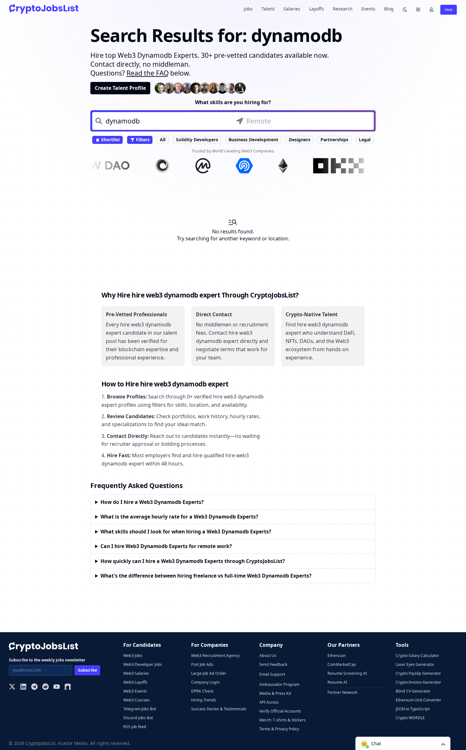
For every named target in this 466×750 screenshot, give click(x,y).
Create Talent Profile (120, 87)
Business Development (253, 140)
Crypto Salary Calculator (417, 655)
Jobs (248, 9)
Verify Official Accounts (280, 711)
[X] (12, 687)
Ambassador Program (279, 684)
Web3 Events (135, 691)
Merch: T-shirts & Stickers (282, 720)
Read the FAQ (147, 73)
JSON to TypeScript (413, 709)
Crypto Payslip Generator (418, 673)
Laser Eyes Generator (415, 664)
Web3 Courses (136, 700)
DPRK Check (202, 691)
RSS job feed (134, 726)
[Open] (443, 744)
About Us (267, 655)
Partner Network (342, 692)
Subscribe (87, 670)
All (162, 140)
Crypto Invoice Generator (418, 682)
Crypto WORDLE (410, 717)
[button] (402, 743)
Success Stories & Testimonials (218, 709)
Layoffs (316, 9)
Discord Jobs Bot (138, 717)
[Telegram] (34, 687)
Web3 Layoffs (135, 682)
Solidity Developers (197, 140)
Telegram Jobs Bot (139, 709)
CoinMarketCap (341, 664)
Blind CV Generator (413, 691)
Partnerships (334, 140)
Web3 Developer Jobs (142, 664)
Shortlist (110, 140)
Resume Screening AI (347, 673)
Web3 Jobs (132, 655)
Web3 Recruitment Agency (215, 655)
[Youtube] (56, 687)
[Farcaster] (67, 687)
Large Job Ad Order (208, 673)
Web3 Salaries (136, 673)
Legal (365, 140)
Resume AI (337, 682)
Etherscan (336, 655)
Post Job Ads (202, 664)
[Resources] (418, 9)
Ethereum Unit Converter (418, 700)
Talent (268, 9)
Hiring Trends (203, 700)
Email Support (272, 674)
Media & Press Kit (275, 693)
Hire (448, 9)
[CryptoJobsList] (43, 9)
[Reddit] (45, 687)
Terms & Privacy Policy (279, 729)
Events (368, 9)
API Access (269, 702)
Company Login (205, 682)
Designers (299, 140)
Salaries (291, 9)
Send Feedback (273, 664)
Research (343, 9)
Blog (389, 9)
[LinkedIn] (23, 687)
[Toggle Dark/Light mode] (404, 9)
